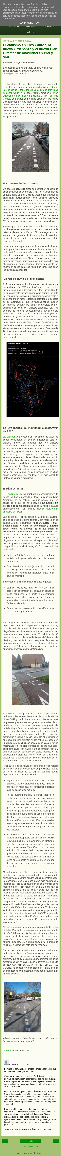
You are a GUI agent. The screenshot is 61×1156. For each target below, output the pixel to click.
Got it (39, 23)
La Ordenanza (10, 437)
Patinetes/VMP (47, 27)
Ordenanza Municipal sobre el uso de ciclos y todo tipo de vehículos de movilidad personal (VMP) (30, 90)
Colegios (30, 32)
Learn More (26, 23)
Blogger (39, 1153)
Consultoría (30, 27)
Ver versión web (30, 1146)
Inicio (31, 1141)
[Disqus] (30, 1094)
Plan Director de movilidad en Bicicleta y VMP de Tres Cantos (30, 96)
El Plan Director (11, 494)
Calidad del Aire (14, 27)
